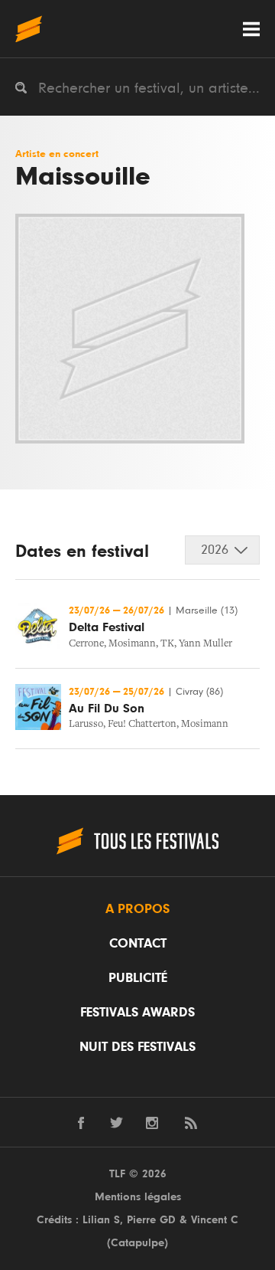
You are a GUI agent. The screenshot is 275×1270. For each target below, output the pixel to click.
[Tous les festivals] (28, 28)
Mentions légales (138, 1197)
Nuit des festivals (137, 1047)
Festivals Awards (137, 1013)
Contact (138, 944)
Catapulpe (137, 1243)
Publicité (137, 978)
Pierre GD (151, 1220)
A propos (137, 909)
